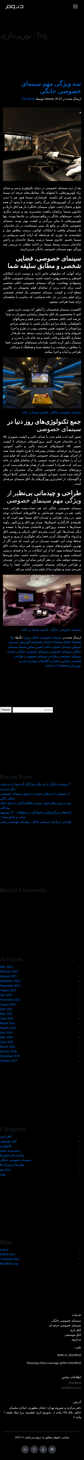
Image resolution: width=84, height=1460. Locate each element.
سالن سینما (26, 646)
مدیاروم (5, 1169)
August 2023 (8, 990)
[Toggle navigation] (75, 6)
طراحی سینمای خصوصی (41, 656)
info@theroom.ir (71, 1387)
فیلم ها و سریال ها (12, 1164)
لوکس (66, 661)
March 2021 (7, 1023)
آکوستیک (25, 642)
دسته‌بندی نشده (10, 1150)
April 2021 (6, 1018)
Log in (4, 1249)
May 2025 (6, 966)
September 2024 (10, 981)
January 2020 (8, 1051)
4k (11, 637)
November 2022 (10, 999)
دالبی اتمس (43, 646)
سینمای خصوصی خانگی (46, 637)
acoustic (37, 642)
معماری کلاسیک (49, 661)
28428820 (75, 1382)
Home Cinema (53, 642)
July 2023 (6, 995)
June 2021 (6, 1009)
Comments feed (9, 1259)
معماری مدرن (29, 661)
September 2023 (10, 985)
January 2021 (8, 1027)
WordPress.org (9, 1263)
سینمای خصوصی (60, 651)
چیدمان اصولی (61, 646)
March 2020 (7, 1046)
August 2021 (8, 1004)
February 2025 (9, 971)
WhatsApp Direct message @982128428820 (54, 1363)
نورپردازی (74, 665)
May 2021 (6, 1013)
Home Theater (72, 642)
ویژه (26, 637)
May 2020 (6, 1037)
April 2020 (6, 1042)
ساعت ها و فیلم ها (12, 1155)
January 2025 (8, 976)
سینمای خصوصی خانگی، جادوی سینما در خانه (51, 412)
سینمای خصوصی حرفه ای (65, 1325)
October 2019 (8, 1060)
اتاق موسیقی (8, 1141)
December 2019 (10, 1056)
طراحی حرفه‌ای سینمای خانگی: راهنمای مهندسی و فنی (35, 821)
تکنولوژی (6, 1145)
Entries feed (7, 1254)
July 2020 (6, 1032)
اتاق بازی (6, 1136)
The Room (28, 98)
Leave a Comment (57, 665)
